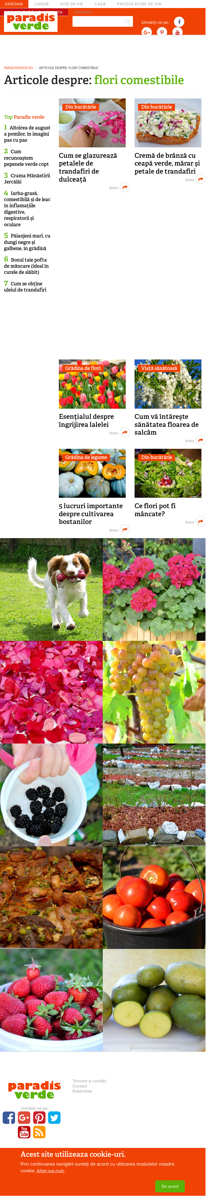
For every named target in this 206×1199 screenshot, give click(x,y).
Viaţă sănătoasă (159, 368)
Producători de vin (139, 4)
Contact (80, 1086)
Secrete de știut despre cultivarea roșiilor (154, 903)
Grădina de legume (86, 457)
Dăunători (51, 583)
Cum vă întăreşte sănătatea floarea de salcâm (167, 424)
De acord (170, 1186)
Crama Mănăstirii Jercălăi (27, 179)
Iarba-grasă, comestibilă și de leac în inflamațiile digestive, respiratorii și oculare (27, 209)
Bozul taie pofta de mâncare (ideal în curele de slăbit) (26, 266)
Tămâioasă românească (154, 694)
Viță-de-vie (71, 4)
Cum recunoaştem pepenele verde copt (26, 157)
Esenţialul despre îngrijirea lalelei (86, 420)
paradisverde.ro (18, 68)
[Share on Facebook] (113, 187)
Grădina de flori (83, 368)
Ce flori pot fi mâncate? (155, 509)
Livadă (42, 4)
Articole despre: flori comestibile (68, 68)
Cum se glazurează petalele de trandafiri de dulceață (88, 167)
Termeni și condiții (89, 1081)
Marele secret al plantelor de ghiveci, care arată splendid (154, 595)
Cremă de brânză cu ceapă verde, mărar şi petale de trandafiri (167, 163)
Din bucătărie (80, 107)
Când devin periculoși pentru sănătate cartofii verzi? (154, 1006)
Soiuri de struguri (154, 686)
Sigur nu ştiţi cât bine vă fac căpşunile (51, 1006)
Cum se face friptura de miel (51, 900)
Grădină (14, 4)
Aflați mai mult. (51, 1171)
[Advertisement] (102, 49)
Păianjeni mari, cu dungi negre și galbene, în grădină (27, 242)
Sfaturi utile (154, 583)
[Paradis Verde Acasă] (31, 21)
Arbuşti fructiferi (51, 788)
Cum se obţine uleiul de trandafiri (25, 287)
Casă (100, 4)
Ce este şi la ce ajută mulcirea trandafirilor (154, 801)
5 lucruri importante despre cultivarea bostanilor (91, 513)
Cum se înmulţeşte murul (51, 797)
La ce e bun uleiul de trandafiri (51, 694)
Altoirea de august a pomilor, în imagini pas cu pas (27, 134)
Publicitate (82, 1091)
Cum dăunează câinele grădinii (51, 592)
